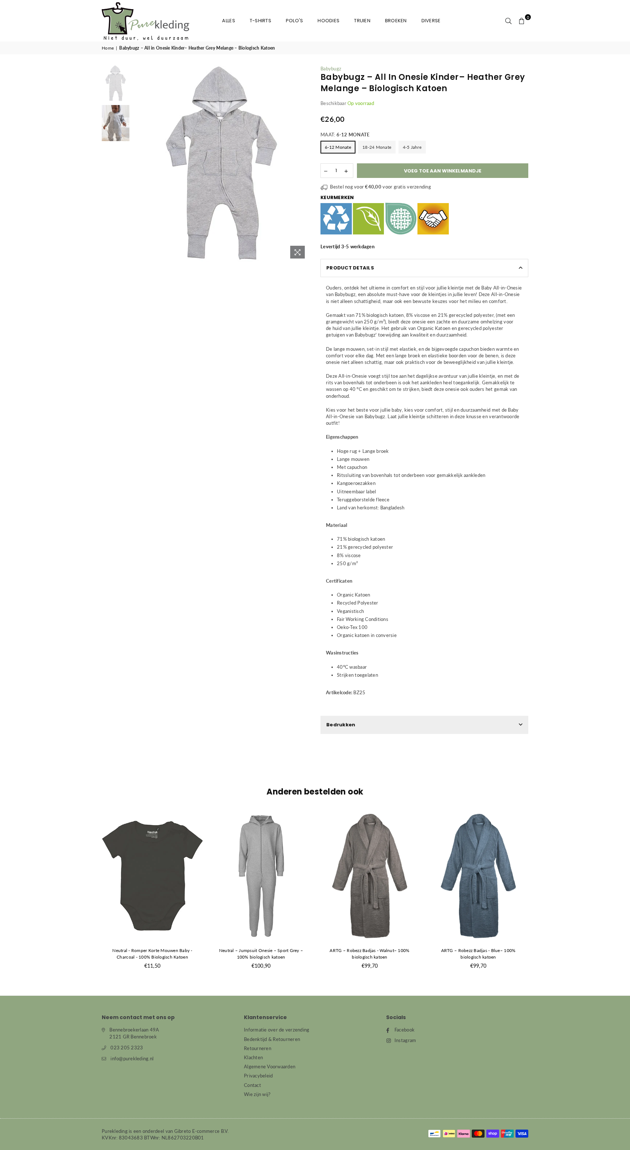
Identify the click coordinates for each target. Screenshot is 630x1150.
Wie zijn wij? (257, 1094)
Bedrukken (340, 724)
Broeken (396, 20)
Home (108, 48)
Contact (252, 1085)
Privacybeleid (258, 1076)
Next (303, 163)
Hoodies (328, 20)
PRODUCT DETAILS (350, 267)
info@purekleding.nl (131, 1058)
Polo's (294, 20)
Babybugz (330, 68)
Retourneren (257, 1048)
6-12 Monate (338, 147)
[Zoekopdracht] (508, 20)
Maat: (344, 134)
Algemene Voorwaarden (269, 1066)
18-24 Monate (376, 147)
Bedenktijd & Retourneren (272, 1039)
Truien (362, 20)
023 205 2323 (126, 1047)
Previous (139, 163)
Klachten (253, 1057)
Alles (228, 20)
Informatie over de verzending (277, 1030)
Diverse (431, 20)
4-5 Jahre (412, 147)
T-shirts (260, 20)
